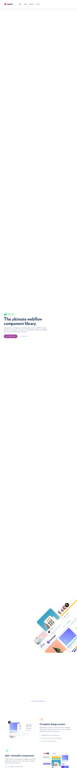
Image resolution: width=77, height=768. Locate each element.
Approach (31, 4)
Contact (38, 4)
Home (20, 4)
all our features (40, 701)
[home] (9, 4)
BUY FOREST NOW (10, 336)
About (25, 4)
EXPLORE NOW (24, 336)
